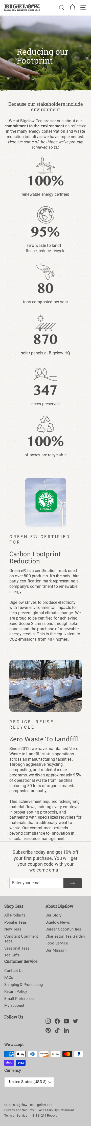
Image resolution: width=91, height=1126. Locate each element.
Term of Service (15, 1115)
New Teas (12, 929)
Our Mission (56, 950)
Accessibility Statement (56, 1110)
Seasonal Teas (17, 948)
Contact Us (14, 970)
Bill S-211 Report (44, 1115)
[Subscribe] (72, 883)
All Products (15, 915)
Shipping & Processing (23, 984)
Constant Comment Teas (21, 939)
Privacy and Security (19, 1110)
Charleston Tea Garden (65, 936)
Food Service (57, 943)
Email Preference (19, 998)
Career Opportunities (63, 929)
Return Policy (15, 991)
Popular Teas (15, 922)
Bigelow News (58, 922)
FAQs (8, 977)
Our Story (53, 915)
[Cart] (72, 7)
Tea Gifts (12, 955)
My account (14, 1005)
